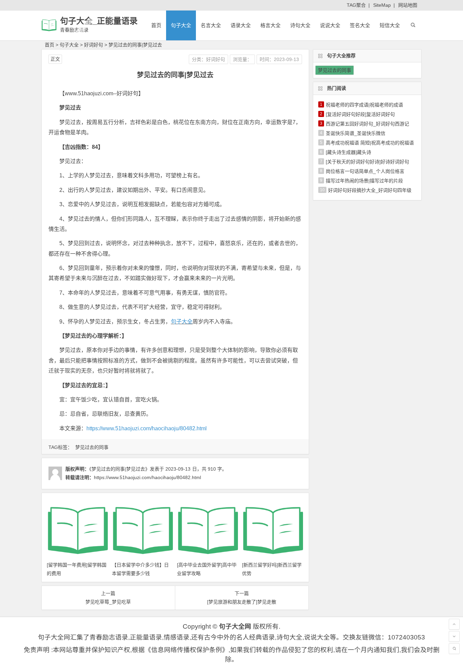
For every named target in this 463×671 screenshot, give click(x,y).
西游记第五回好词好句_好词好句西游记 (367, 123)
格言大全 (270, 25)
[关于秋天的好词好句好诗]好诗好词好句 (367, 161)
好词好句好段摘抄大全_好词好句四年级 (369, 190)
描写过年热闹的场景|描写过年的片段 (364, 180)
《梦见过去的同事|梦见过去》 (119, 469)
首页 (156, 25)
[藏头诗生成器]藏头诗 (348, 152)
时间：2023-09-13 (279, 59)
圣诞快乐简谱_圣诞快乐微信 (355, 133)
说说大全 (330, 25)
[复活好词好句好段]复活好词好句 (360, 114)
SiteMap (382, 5)
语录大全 (240, 25)
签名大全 (360, 25)
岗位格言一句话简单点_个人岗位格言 (365, 171)
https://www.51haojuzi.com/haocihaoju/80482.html (146, 428)
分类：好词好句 (208, 59)
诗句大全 (300, 25)
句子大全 (181, 25)
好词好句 (93, 44)
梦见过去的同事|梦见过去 (135, 44)
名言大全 (211, 25)
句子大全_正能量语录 (99, 20)
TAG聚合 (356, 5)
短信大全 (390, 25)
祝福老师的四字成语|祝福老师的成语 (364, 104)
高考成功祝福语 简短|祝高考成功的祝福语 (370, 142)
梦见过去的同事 (91, 447)
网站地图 (407, 5)
